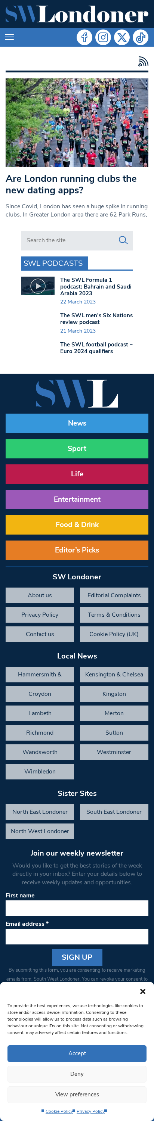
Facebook (84, 37)
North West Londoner (40, 831)
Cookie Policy (59, 1111)
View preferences (77, 1094)
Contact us (40, 634)
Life (77, 474)
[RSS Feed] (141, 61)
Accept (77, 1053)
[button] (143, 991)
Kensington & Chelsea (114, 674)
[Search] (123, 240)
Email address (27, 924)
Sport (77, 449)
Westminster (114, 752)
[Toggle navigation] (9, 37)
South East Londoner (114, 812)
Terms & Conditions (114, 615)
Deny (77, 1074)
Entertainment (77, 499)
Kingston (114, 694)
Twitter (122, 37)
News (77, 423)
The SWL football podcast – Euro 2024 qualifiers (96, 348)
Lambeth (40, 713)
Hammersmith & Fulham (40, 676)
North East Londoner (40, 812)
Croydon (39, 694)
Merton (114, 713)
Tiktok (140, 37)
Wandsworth (40, 752)
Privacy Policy (91, 1111)
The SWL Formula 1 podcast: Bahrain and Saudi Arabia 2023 (96, 286)
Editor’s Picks (77, 550)
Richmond (39, 733)
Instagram (103, 37)
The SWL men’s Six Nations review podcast (96, 319)
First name (20, 896)
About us (40, 595)
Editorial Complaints (114, 595)
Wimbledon (40, 771)
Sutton (114, 733)
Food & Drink (77, 525)
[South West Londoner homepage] (77, 14)
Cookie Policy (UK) (114, 634)
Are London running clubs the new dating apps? (71, 184)
